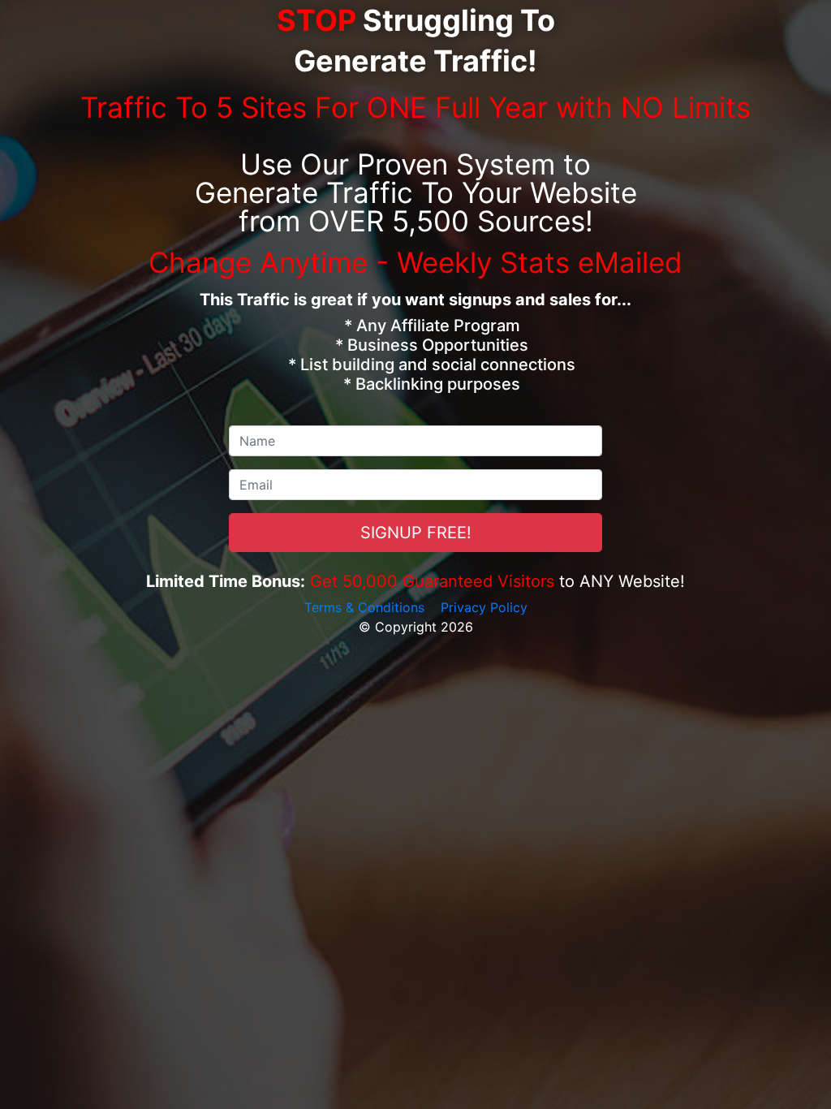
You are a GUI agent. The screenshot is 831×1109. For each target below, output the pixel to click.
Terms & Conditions (364, 607)
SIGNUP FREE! (415, 532)
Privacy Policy (484, 607)
